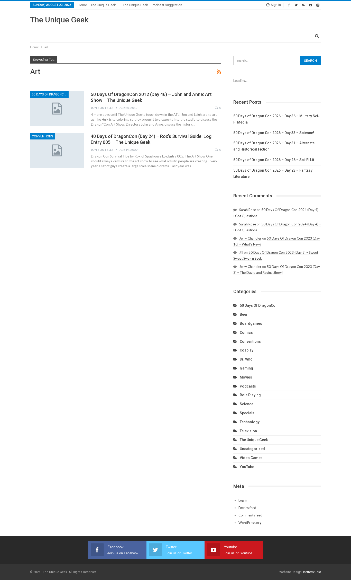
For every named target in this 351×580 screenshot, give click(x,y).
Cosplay (246, 350)
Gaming (246, 368)
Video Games (251, 458)
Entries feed (247, 508)
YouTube (247, 467)
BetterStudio (312, 572)
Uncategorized (252, 449)
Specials (247, 413)
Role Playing (250, 395)
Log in (242, 500)
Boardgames (251, 323)
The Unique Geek (59, 19)
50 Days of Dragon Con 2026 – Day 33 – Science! (273, 133)
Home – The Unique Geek (97, 5)
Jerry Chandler (250, 238)
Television (248, 431)
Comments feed (250, 515)
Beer (244, 314)
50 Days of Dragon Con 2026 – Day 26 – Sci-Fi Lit (273, 160)
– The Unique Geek (134, 5)
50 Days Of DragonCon (50, 94)
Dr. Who (246, 359)
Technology (250, 422)
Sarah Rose (247, 210)
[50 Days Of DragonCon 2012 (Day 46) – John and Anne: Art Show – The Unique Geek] (57, 108)
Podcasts (248, 386)
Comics (246, 332)
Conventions (42, 136)
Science (246, 404)
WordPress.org (249, 523)
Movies (246, 377)
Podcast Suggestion (167, 5)
